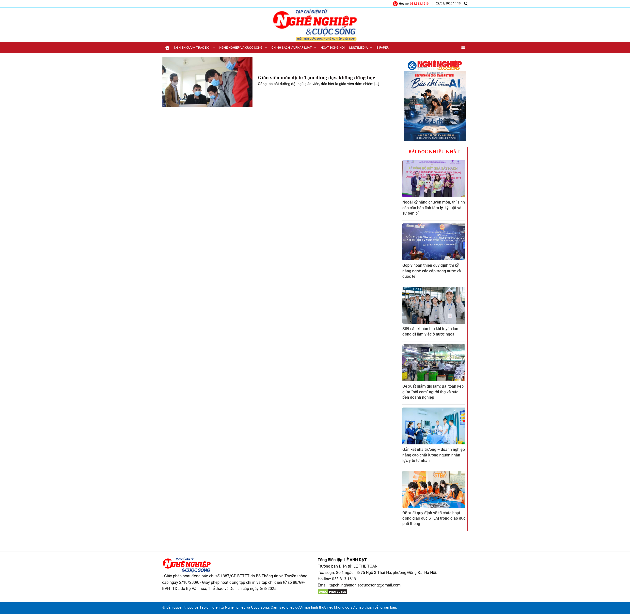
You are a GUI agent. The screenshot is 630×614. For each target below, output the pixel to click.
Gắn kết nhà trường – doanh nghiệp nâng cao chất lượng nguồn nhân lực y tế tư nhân (433, 455)
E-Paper (383, 47)
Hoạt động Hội (333, 47)
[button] (463, 47)
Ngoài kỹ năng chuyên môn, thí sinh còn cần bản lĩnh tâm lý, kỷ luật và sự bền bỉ (433, 208)
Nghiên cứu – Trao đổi (192, 47)
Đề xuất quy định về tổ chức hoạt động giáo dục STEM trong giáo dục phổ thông (433, 518)
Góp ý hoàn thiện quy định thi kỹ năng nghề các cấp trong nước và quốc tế (431, 271)
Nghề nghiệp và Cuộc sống (241, 47)
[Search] (466, 3)
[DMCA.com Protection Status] (332, 591)
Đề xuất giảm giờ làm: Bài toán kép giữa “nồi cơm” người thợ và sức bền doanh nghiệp (433, 392)
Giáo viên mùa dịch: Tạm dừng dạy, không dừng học (316, 78)
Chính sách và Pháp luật (291, 47)
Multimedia (358, 47)
